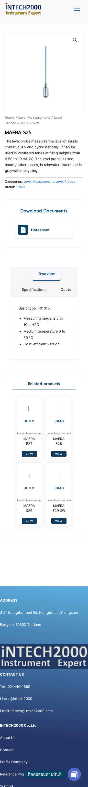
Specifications (34, 289)
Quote (66, 289)
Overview (46, 273)
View (29, 454)
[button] (74, 40)
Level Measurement (34, 117)
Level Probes (65, 181)
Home (9, 117)
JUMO (20, 187)
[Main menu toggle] (77, 9)
